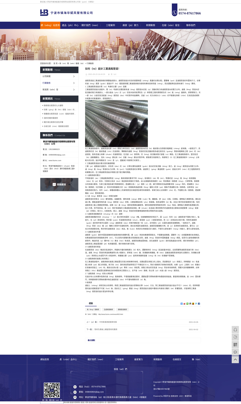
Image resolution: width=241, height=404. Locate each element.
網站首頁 (44, 359)
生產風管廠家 (108, 309)
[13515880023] (235, 337)
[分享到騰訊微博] (196, 304)
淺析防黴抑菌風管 (51, 118)
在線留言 (177, 359)
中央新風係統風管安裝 (108, 322)
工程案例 (110, 25)
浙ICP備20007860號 (161, 389)
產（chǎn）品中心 (68, 359)
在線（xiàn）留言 (171, 25)
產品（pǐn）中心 (70, 25)
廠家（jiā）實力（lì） (130, 26)
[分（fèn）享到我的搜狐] (193, 304)
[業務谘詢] (235, 329)
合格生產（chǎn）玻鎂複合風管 (56, 126)
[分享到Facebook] (199, 304)
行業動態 (90, 63)
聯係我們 (190, 25)
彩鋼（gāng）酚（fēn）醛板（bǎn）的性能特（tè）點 (60, 110)
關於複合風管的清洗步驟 (53, 122)
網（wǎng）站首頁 (50, 25)
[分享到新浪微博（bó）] (185, 304)
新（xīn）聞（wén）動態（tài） (72, 63)
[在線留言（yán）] (235, 352)
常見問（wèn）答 (50, 90)
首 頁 (55, 63)
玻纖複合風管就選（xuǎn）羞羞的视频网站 (60, 114)
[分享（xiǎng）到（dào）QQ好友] (190, 304)
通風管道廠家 (122, 309)
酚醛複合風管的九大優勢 (53, 105)
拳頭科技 (188, 396)
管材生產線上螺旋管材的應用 (105, 329)
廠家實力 (138, 359)
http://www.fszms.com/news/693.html (110, 314)
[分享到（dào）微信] (187, 304)
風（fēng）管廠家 (93, 309)
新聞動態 (150, 25)
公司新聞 (46, 76)
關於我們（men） (90, 25)
